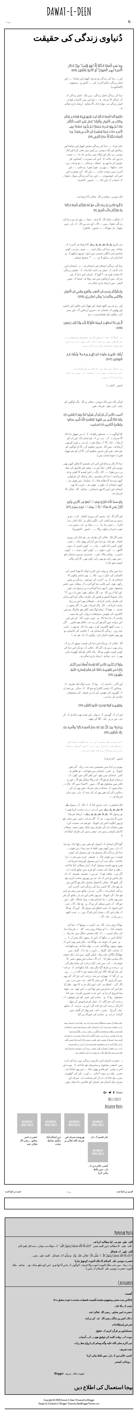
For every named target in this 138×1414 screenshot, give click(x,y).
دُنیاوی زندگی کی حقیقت (78, 37)
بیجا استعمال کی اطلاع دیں (103, 1387)
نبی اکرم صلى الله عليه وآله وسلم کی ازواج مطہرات (103, 1343)
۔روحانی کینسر (123, 1361)
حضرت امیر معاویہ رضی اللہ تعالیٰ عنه (28, 1140)
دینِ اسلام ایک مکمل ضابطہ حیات (53, 1140)
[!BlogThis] (116, 1099)
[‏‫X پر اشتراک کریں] (113, 1099)
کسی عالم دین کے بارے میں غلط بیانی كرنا (98, 1169)
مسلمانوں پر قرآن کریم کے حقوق (114, 1330)
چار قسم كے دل (99, 1137)
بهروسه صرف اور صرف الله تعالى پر (74, 1138)
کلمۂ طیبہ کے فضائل (121, 1251)
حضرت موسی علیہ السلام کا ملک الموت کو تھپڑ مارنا (104, 1261)
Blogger (59, 1373)
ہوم (8, 21)
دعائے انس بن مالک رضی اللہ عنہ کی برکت (108, 1318)
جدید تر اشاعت (13, 1191)
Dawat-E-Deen (69, 11)
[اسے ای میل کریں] (119, 1099)
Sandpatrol (53, 1403)
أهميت (128, 1293)
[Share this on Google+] (105, 1092)
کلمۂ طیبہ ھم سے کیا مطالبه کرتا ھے (113, 1242)
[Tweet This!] (110, 1092)
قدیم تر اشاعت (124, 1191)
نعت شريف (125, 1349)
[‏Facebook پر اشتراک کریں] (109, 1099)
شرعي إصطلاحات (122, 1324)
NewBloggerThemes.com (88, 1403)
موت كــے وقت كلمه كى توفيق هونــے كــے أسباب (105, 1337)
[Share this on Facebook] (113, 1092)
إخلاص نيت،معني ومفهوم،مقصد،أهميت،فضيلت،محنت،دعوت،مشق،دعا (93, 1299)
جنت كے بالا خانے (123, 1306)
